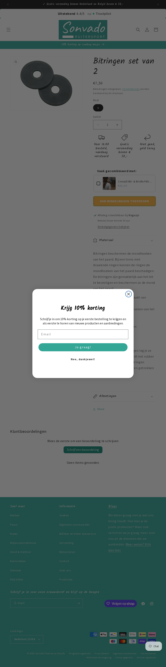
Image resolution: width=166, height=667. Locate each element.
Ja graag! (83, 347)
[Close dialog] (129, 294)
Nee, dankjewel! (83, 359)
